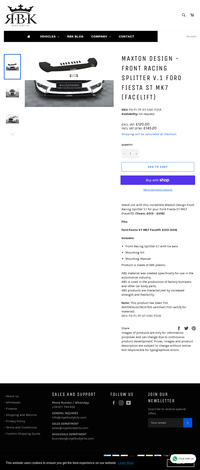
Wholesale (14, 402)
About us (12, 396)
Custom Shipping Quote (23, 433)
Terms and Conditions (21, 427)
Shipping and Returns (21, 415)
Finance (11, 408)
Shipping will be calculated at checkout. (149, 134)
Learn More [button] (126, 463)
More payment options (157, 189)
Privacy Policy (15, 421)
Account (191, 36)
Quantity (127, 144)
